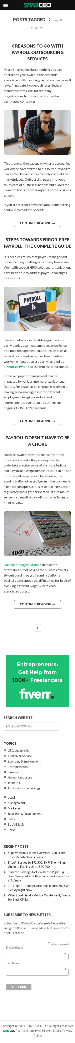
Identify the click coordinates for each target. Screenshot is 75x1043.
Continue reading (37, 223)
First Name (36, 963)
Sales (11, 819)
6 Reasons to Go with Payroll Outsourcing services (38, 52)
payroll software (15, 366)
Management (16, 803)
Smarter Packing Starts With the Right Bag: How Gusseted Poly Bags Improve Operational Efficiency (39, 876)
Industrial (14, 783)
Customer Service (20, 756)
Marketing (14, 808)
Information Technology (24, 788)
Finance (13, 772)
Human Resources (20, 777)
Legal (11, 797)
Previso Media (51, 1030)
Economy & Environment (24, 761)
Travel (12, 830)
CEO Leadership (18, 750)
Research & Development (25, 813)
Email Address (36, 947)
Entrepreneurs (18, 767)
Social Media (16, 824)
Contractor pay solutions (21, 565)
